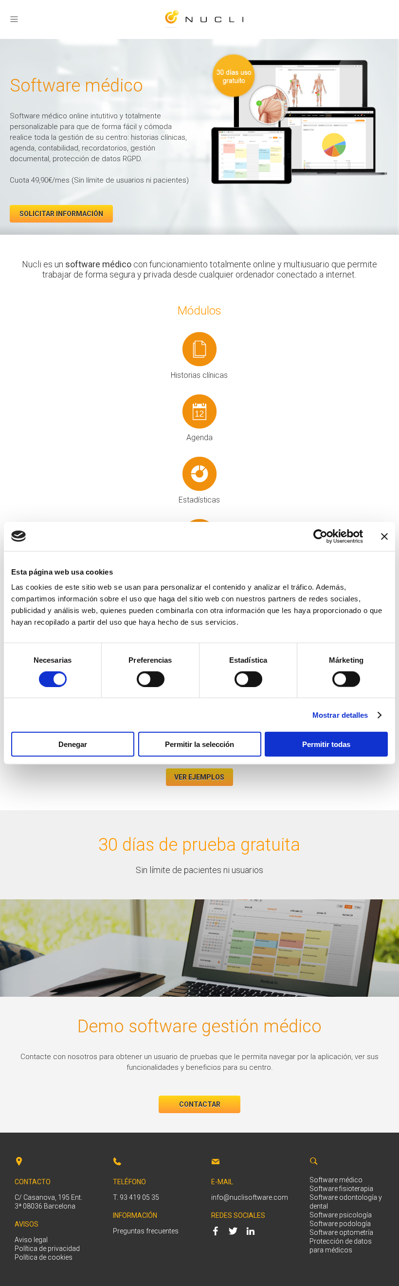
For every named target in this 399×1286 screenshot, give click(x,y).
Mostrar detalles (340, 714)
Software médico (336, 1180)
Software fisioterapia (341, 1189)
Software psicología (340, 1215)
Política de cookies (44, 1257)
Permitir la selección (199, 744)
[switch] (150, 679)
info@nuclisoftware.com (249, 1197)
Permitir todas (326, 744)
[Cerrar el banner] (384, 536)
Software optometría (341, 1232)
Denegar (72, 744)
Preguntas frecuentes (146, 1231)
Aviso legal (31, 1240)
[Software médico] (204, 28)
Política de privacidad (47, 1248)
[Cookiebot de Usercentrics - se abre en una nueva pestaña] (320, 536)
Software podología (340, 1224)
